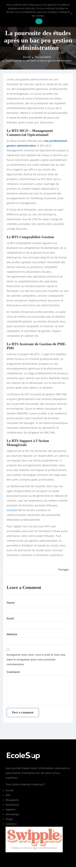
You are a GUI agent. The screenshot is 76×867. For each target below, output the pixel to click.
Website (12, 634)
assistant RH (14, 510)
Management (12, 800)
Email (10, 618)
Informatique (12, 814)
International (12, 804)
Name (11, 602)
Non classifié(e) (43, 56)
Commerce (11, 823)
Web (8, 795)
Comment (13, 672)
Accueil (26, 56)
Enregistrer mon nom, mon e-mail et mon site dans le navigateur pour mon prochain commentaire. (36, 659)
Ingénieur (10, 809)
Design (9, 819)
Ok (39, 21)
